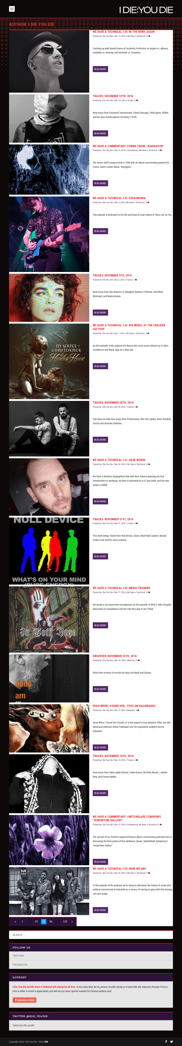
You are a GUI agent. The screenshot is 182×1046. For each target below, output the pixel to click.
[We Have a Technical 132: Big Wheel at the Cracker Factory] (49, 361)
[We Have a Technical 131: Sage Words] (49, 487)
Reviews (130, 710)
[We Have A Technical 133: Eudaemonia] (49, 234)
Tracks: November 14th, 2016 (113, 756)
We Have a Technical (136, 36)
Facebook (20, 964)
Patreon (164, 986)
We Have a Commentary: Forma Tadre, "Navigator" (128, 146)
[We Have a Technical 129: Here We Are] (49, 891)
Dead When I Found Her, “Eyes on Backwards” (124, 706)
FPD (46, 1041)
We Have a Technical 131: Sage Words (119, 460)
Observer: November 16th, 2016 (115, 656)
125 (65, 921)
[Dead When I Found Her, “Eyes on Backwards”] (49, 728)
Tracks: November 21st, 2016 (113, 519)
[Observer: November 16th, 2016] (49, 678)
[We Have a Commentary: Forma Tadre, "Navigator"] (49, 169)
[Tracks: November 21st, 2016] (49, 551)
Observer (131, 660)
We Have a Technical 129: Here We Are (119, 868)
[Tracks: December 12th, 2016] (49, 118)
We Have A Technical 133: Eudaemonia (119, 198)
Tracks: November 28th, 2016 (113, 402)
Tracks (130, 100)
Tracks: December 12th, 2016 (113, 96)
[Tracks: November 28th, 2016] (49, 428)
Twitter (18, 955)
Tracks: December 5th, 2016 (112, 275)
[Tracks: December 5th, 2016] (49, 298)
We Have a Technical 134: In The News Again (123, 31)
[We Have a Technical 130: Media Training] (49, 619)
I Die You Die (107, 36)
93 (50, 921)
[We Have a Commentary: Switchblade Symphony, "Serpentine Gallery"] (49, 840)
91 (36, 921)
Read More (100, 69)
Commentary (132, 150)
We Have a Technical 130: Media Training (121, 588)
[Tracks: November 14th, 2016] (49, 783)
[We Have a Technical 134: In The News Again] (49, 61)
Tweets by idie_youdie (23, 1025)
